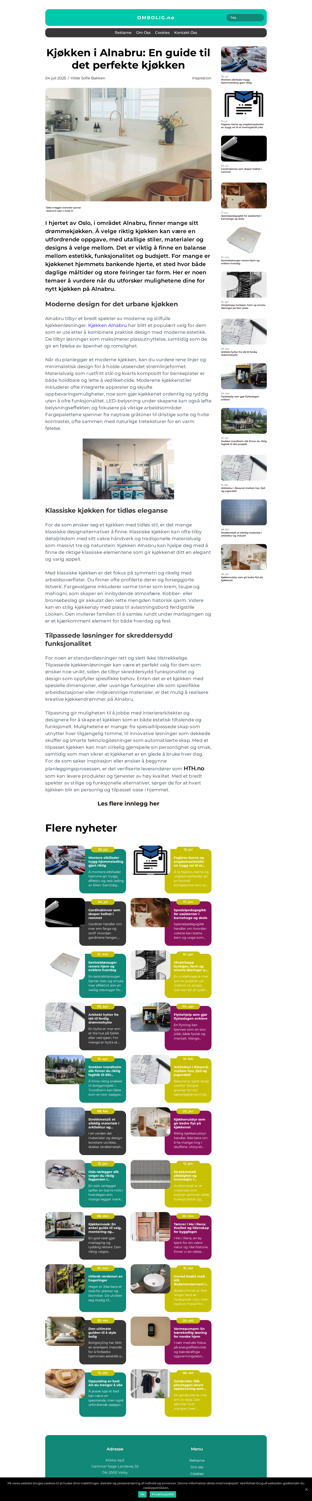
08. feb (102, 1111)
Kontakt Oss (185, 32)
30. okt (102, 1320)
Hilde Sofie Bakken (88, 78)
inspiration (202, 78)
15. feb (188, 1059)
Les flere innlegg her (128, 803)
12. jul (188, 849)
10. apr (188, 954)
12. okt (103, 1373)
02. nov (188, 1216)
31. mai (102, 954)
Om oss (143, 32)
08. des (102, 1216)
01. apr (103, 1059)
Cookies (162, 32)
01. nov (102, 1268)
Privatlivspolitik (163, 1494)
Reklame (123, 32)
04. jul (103, 902)
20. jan (188, 1111)
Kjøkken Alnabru (107, 325)
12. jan (188, 1163)
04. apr (188, 1006)
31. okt (188, 1268)
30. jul (103, 849)
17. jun (188, 902)
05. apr (102, 1006)
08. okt (188, 1373)
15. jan (103, 1163)
